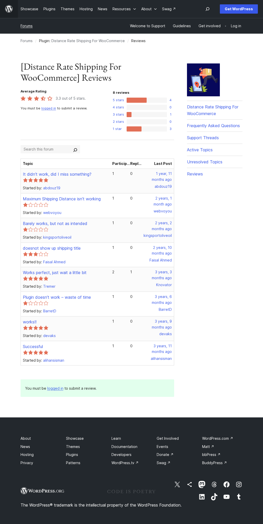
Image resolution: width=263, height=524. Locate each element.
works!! (29, 321)
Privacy (27, 463)
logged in (48, 108)
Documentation (124, 446)
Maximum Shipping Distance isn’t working (62, 198)
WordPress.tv (125, 463)
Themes (73, 446)
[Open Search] (207, 9)
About (26, 438)
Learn (116, 438)
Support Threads (203, 137)
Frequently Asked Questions (213, 125)
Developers (121, 454)
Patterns (73, 463)
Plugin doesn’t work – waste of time (57, 297)
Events (162, 446)
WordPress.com (217, 438)
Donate (165, 454)
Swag (164, 463)
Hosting (27, 454)
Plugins (72, 454)
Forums (27, 26)
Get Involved (168, 438)
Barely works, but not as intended (55, 223)
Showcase (75, 438)
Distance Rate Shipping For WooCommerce (88, 41)
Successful (33, 346)
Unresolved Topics (204, 161)
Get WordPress (239, 9)
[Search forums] (75, 149)
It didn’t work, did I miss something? (57, 174)
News (25, 446)
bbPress (211, 454)
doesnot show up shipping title (52, 248)
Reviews (195, 173)
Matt (208, 446)
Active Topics (200, 149)
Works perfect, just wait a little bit (55, 272)
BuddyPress (214, 463)
